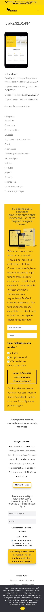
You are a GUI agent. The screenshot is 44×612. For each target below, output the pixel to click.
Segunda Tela (10, 181)
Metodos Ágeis (11, 158)
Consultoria (9, 125)
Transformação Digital (14, 191)
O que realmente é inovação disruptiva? (22, 86)
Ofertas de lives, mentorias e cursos (16, 363)
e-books (14, 352)
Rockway (8, 177)
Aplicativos (9, 120)
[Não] (41, 598)
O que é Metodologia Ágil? (16, 94)
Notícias (8, 163)
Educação (8, 134)
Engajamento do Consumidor (17, 139)
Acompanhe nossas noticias (17, 106)
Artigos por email (18, 357)
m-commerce (10, 148)
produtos (8, 167)
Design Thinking (11, 130)
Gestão (7, 144)
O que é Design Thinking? (15, 99)
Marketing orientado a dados (17, 153)
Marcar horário (22, 485)
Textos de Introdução (13, 186)
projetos (8, 172)
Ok (23, 608)
